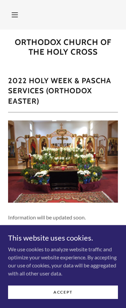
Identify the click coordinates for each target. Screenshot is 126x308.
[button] (15, 14)
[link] (63, 47)
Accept (63, 292)
